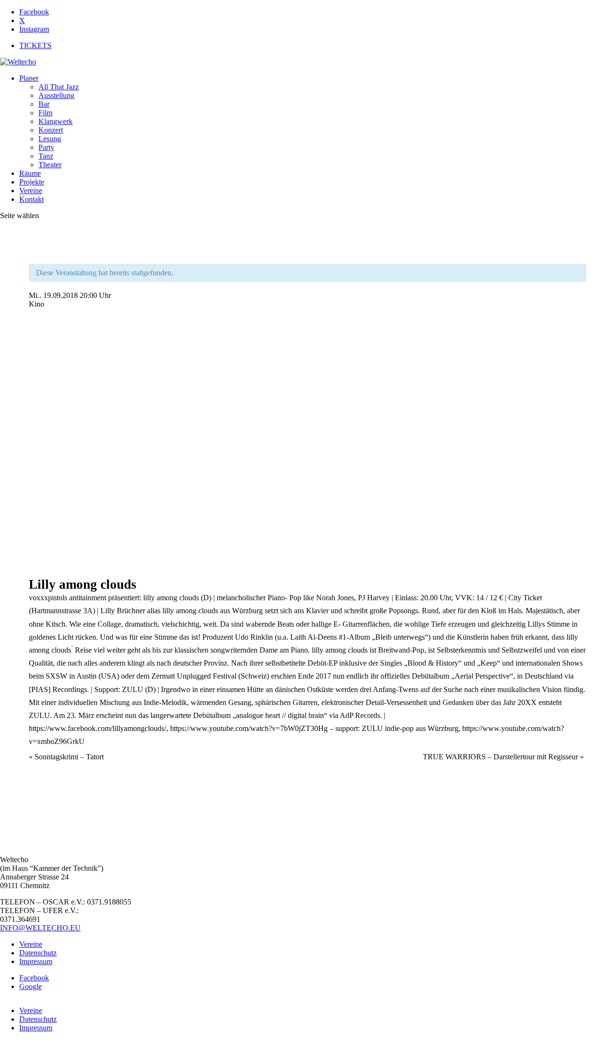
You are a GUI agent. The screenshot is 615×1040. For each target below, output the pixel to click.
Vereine (30, 190)
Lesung (49, 139)
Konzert (50, 130)
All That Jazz (58, 87)
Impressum (35, 961)
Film (45, 113)
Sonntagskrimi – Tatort (66, 757)
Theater (50, 165)
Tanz (45, 156)
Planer (28, 78)
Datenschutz (38, 953)
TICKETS (35, 45)
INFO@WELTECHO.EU (40, 928)
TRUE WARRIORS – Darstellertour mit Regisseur (503, 757)
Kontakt (31, 199)
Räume (30, 173)
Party (46, 147)
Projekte (31, 182)
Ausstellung (56, 95)
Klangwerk (55, 121)
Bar (43, 104)
